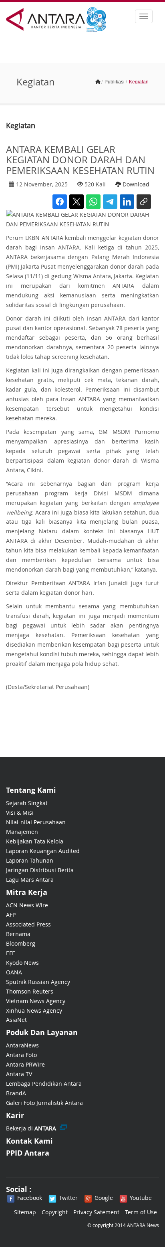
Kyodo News (22, 962)
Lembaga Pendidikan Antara (44, 1083)
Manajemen (22, 831)
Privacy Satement (96, 1212)
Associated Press (28, 924)
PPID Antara (27, 1153)
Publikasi (115, 82)
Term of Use (141, 1212)
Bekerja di (31, 1128)
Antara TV (19, 1074)
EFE (10, 953)
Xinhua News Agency (34, 1010)
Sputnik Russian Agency (38, 982)
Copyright (55, 1212)
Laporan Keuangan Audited (43, 851)
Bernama (18, 934)
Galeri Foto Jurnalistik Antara (44, 1102)
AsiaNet (16, 1019)
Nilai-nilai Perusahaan (36, 822)
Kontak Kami (29, 1141)
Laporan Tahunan (29, 860)
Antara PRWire (25, 1064)
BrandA (16, 1093)
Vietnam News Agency (35, 1001)
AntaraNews (22, 1045)
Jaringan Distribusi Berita (40, 870)
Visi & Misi (20, 812)
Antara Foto (21, 1055)
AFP (11, 914)
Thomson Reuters (29, 991)
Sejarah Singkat (27, 803)
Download (135, 184)
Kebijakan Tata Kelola (34, 841)
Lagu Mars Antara (30, 879)
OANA (14, 972)
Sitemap (25, 1212)
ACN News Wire (27, 905)
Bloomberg (20, 943)
